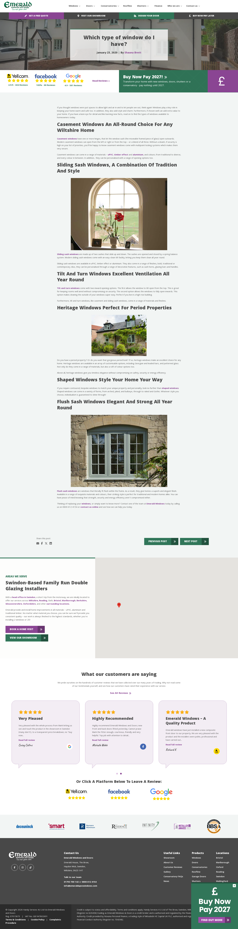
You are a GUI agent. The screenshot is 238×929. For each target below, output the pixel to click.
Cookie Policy (37, 920)
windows (86, 504)
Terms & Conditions (16, 920)
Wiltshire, (34, 601)
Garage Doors (199, 876)
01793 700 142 (71, 882)
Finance (158, 6)
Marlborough (68, 601)
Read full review (27, 740)
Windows (73, 6)
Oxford (219, 867)
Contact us (192, 6)
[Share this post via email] (37, 544)
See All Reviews (119, 693)
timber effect (121, 155)
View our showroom (23, 638)
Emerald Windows (156, 504)
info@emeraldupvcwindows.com (80, 886)
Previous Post (157, 542)
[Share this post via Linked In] (50, 544)
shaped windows (170, 388)
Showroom (169, 858)
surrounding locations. (58, 604)
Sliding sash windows (68, 254)
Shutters (141, 6)
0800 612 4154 (89, 882)
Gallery (167, 872)
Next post (190, 542)
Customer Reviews (173, 867)
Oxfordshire (29, 604)
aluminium (138, 155)
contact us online (89, 507)
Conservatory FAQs (173, 876)
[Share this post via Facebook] (42, 544)
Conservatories (109, 6)
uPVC (110, 155)
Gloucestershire (14, 604)
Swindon (220, 876)
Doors (89, 6)
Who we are (173, 6)
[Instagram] (22, 867)
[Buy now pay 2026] (214, 905)
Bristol (57, 601)
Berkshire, (82, 601)
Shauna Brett (133, 53)
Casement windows (67, 139)
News (166, 881)
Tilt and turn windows (68, 288)
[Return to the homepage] (18, 6)
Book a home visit (21, 630)
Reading (43, 601)
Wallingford (222, 881)
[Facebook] (14, 867)
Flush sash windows (67, 491)
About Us (168, 862)
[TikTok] (30, 867)
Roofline (127, 6)
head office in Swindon (23, 597)
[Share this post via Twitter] (46, 544)
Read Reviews (100, 81)
